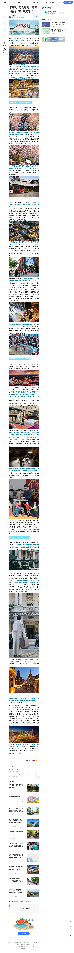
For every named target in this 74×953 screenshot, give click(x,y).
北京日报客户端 (12, 802)
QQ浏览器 (23, 944)
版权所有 (25, 948)
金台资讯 (11, 849)
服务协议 (21, 942)
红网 (10, 791)
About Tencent (16, 942)
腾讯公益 (18, 944)
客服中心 (32, 944)
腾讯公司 (22, 948)
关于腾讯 (10, 942)
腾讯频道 (28, 944)
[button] (61, 13)
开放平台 (30, 942)
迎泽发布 (11, 873)
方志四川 (11, 814)
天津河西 (11, 861)
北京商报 (11, 896)
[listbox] (24, 839)
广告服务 (35, 942)
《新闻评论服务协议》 (28, 901)
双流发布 (11, 838)
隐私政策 (26, 942)
